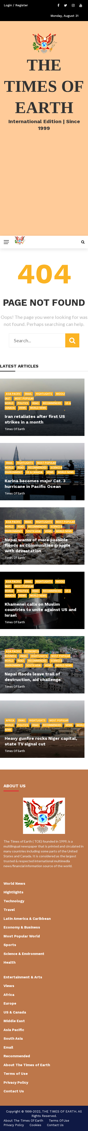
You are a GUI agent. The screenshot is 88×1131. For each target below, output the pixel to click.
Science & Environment (24, 954)
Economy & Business (22, 927)
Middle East (14, 1021)
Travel (9, 910)
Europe (10, 1003)
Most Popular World (22, 936)
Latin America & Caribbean (27, 919)
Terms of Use (16, 1074)
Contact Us (14, 1091)
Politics (23, 403)
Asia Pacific (13, 393)
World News (38, 407)
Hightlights (44, 393)
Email (28, 393)
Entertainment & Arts (23, 977)
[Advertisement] (44, 189)
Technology (14, 901)
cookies (35, 1125)
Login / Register (16, 5)
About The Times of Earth (27, 1065)
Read (35, 403)
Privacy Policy (16, 1082)
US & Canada (34, 472)
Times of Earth (15, 429)
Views (22, 407)
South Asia (33, 531)
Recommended (52, 403)
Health (9, 962)
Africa (10, 720)
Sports (10, 945)
